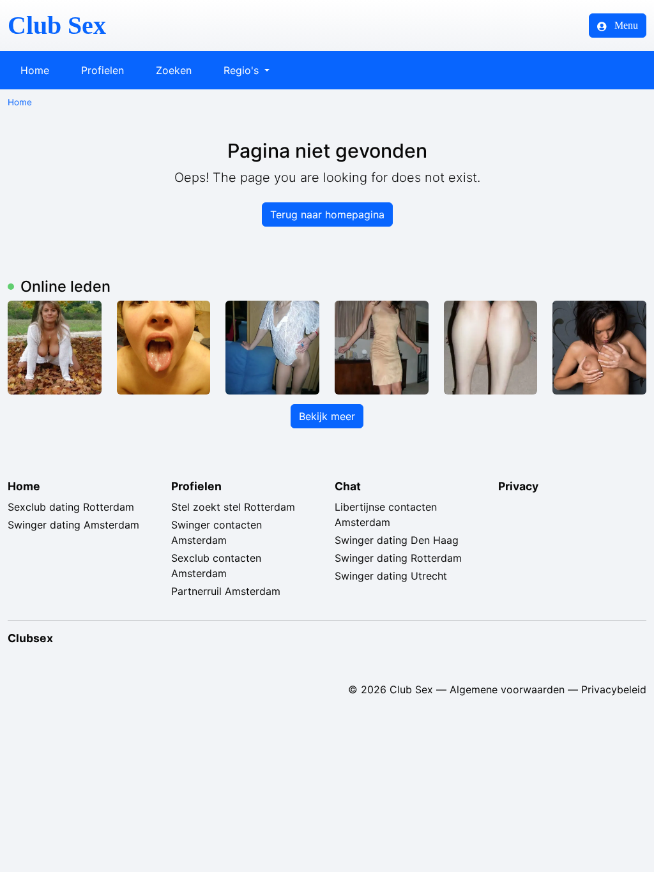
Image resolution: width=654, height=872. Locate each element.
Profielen (102, 70)
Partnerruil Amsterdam (225, 591)
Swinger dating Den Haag (397, 540)
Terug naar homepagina (327, 214)
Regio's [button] (243, 70)
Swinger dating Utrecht (391, 575)
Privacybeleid (613, 689)
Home (34, 70)
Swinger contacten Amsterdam (216, 532)
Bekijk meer (327, 416)
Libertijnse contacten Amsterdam (386, 514)
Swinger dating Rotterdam (398, 558)
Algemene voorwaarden (507, 689)
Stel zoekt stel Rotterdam (233, 506)
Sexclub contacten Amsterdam (216, 566)
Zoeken (174, 70)
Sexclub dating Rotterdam (71, 506)
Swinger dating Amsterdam (73, 524)
